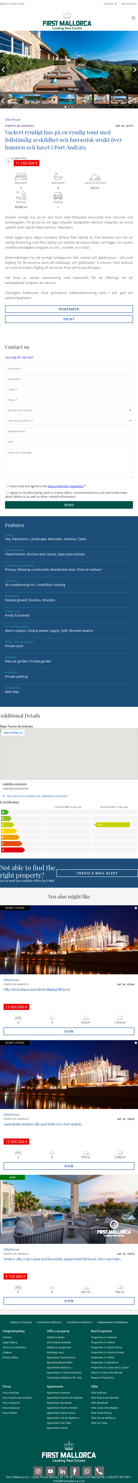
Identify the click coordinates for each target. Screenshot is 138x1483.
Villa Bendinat (99, 1402)
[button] (65, 107)
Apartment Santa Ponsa (61, 1357)
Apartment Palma (57, 1428)
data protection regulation (66, 486)
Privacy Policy (11, 1357)
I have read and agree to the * (47, 486)
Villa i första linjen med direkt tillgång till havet (37, 989)
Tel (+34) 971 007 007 (19, 358)
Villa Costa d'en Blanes (104, 1407)
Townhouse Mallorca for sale (64, 1377)
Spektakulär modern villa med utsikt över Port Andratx (43, 1124)
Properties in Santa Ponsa (106, 1347)
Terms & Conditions (14, 1347)
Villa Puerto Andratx (59, 1342)
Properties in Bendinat (104, 1362)
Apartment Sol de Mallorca (63, 1418)
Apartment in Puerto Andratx (64, 1372)
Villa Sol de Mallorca (103, 1418)
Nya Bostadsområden (60, 1362)
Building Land (55, 1352)
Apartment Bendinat (59, 1402)
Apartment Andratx (58, 1392)
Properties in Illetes (102, 1357)
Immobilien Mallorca (49, 1322)
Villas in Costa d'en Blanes (107, 1372)
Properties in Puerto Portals (107, 1352)
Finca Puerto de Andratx (17, 1397)
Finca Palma (10, 1412)
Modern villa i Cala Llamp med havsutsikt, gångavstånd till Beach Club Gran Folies (62, 1259)
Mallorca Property (21, 1322)
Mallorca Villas (55, 1337)
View (69, 1031)
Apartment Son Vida (59, 1423)
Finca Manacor (11, 1407)
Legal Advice (10, 1342)
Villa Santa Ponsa (101, 1412)
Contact (7, 1337)
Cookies (7, 1352)
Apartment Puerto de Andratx (64, 1397)
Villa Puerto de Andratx (105, 1397)
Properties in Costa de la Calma (110, 1367)
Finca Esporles (11, 1402)
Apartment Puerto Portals (62, 1407)
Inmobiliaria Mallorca (79, 1322)
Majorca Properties (102, 1377)
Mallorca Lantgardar (59, 1347)
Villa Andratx (98, 1392)
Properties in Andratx (104, 1337)
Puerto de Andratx (19, 125)
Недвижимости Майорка (112, 1322)
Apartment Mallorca (59, 1367)
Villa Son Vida (99, 1423)
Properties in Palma (103, 1342)
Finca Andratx (11, 1392)
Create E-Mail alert (97, 873)
